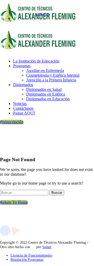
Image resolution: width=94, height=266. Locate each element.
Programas (22, 66)
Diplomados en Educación (48, 99)
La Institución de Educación (36, 61)
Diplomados (23, 84)
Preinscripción (12, 122)
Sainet (46, 247)
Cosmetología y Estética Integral (52, 75)
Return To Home (14, 202)
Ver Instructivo (42, 14)
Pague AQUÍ (24, 113)
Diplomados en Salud (44, 89)
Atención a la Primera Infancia (51, 80)
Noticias (20, 103)
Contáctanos (23, 108)
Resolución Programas (26, 260)
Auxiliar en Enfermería (45, 70)
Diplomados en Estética (45, 94)
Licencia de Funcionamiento (31, 255)
